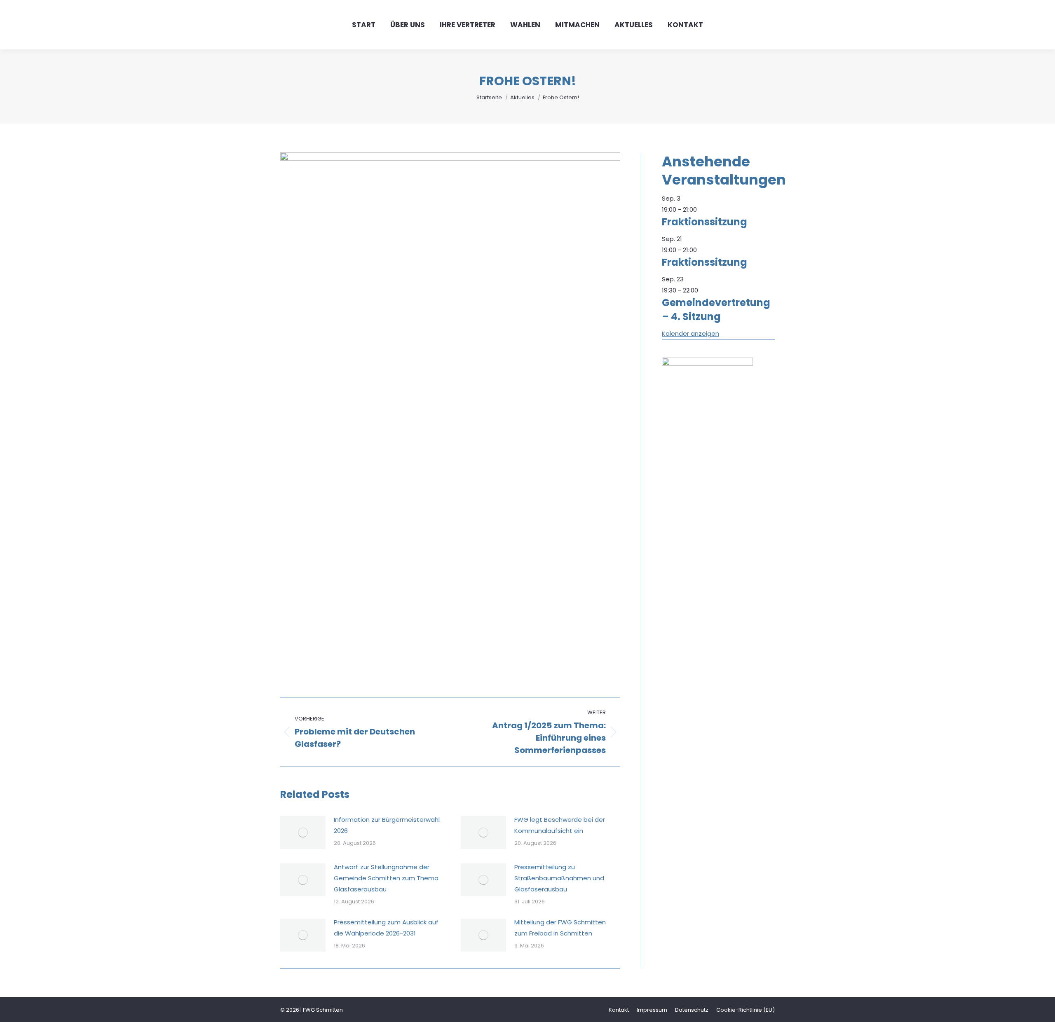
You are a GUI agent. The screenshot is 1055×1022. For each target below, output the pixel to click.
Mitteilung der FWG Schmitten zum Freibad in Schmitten (560, 928)
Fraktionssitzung (704, 222)
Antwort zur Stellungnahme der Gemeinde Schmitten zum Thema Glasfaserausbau (386, 878)
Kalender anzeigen (690, 333)
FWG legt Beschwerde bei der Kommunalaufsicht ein (559, 825)
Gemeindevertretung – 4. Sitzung (716, 309)
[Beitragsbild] (303, 832)
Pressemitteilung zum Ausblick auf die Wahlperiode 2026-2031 (386, 928)
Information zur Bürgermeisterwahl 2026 (387, 825)
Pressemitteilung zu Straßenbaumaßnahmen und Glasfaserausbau (559, 878)
